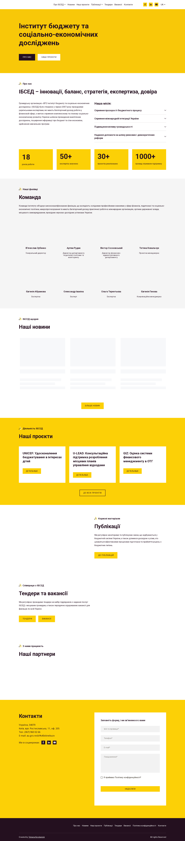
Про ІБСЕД (58, 4)
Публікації (96, 4)
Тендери (109, 4)
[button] (145, 4)
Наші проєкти (83, 4)
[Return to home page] (30, 5)
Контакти (128, 4)
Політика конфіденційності (144, 826)
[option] (162, 4)
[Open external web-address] (29, 669)
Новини (71, 4)
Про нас (76, 826)
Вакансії (118, 4)
